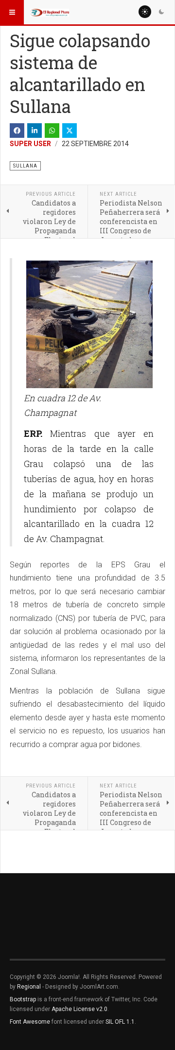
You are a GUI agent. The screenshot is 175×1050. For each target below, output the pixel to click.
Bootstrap (23, 999)
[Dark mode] (161, 11)
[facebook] (17, 130)
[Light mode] (145, 11)
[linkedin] (34, 130)
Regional (29, 986)
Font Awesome (30, 1021)
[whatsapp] (52, 130)
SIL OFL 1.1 (120, 1021)
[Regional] (49, 12)
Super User (30, 144)
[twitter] (69, 130)
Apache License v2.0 (79, 1009)
